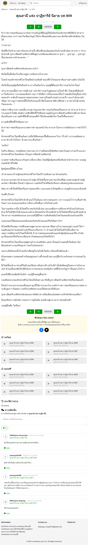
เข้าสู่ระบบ (83, 3)
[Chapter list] (38, 27)
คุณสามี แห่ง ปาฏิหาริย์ (18, 9)
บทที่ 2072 (33, 503)
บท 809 (32, 9)
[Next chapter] (57, 27)
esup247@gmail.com (54, 527)
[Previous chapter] (30, 27)
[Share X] (46, 330)
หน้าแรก (13, 3)
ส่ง (5, 428)
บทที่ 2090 (33, 458)
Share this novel (45, 318)
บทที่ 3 (31, 478)
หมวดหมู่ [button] (21, 3)
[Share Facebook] (41, 330)
